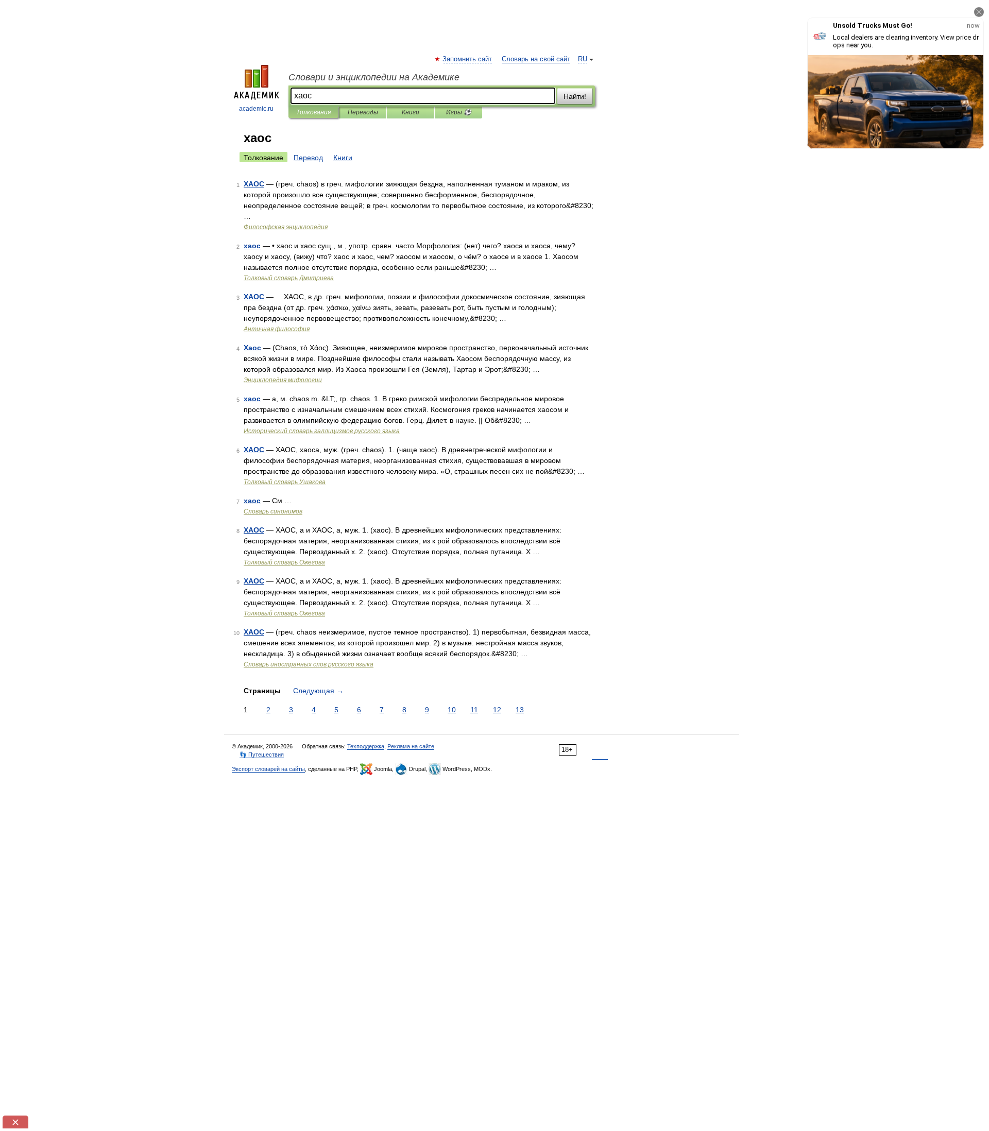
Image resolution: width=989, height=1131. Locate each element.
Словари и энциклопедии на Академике (373, 77)
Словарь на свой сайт (536, 59)
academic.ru (256, 108)
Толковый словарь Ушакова (285, 482)
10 (452, 710)
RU (582, 59)
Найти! (575, 96)
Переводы (363, 112)
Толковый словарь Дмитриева (289, 278)
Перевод (308, 157)
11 (474, 710)
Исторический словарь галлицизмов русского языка (322, 431)
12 (497, 710)
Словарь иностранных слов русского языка (308, 664)
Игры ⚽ (458, 112)
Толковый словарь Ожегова (284, 562)
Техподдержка (365, 746)
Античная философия (277, 329)
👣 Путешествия (262, 754)
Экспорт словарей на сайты (268, 769)
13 (520, 710)
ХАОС (254, 184)
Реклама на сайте (410, 746)
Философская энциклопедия (286, 227)
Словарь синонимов (273, 511)
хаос (252, 246)
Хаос (252, 348)
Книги (410, 112)
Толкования (313, 112)
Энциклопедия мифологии (283, 380)
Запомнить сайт (468, 59)
